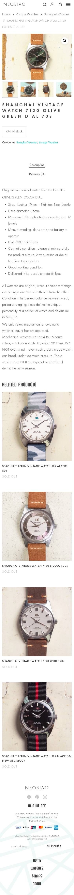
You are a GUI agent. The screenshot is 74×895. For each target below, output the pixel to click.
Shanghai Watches (56, 14)
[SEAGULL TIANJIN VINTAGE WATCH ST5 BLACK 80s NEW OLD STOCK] (37, 716)
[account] (52, 4)
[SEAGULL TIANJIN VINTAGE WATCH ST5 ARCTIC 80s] (37, 426)
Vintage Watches (27, 14)
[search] (44, 4)
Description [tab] (37, 165)
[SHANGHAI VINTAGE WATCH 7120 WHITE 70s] (37, 621)
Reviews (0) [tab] (37, 174)
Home (6, 14)
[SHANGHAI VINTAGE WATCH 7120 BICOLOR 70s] (37, 526)
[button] (68, 4)
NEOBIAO (15, 4)
